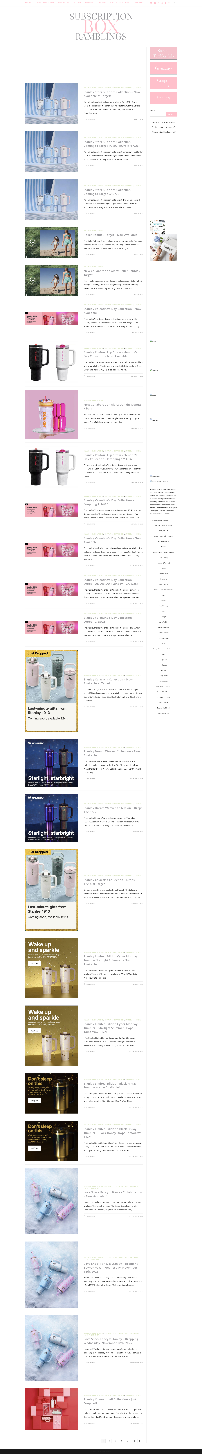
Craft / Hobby (163, 557)
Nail (163, 643)
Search (152, 110)
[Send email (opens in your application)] (169, 3)
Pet (163, 654)
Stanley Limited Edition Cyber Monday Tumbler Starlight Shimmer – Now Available (111, 960)
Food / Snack (163, 574)
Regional (164, 660)
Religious (164, 665)
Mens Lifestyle (164, 633)
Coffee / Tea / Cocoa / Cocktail (163, 552)
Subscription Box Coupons (164, 132)
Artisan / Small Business (163, 525)
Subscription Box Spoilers (163, 127)
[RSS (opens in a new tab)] (165, 3)
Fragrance (163, 579)
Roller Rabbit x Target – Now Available (110, 235)
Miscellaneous (163, 638)
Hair (163, 595)
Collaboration (111, 1186)
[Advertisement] (84, 63)
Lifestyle (163, 617)
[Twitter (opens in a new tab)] (151, 3)
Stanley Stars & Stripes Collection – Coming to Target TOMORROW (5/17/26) (112, 144)
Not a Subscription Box (114, 88)
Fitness (163, 568)
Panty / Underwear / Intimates (163, 649)
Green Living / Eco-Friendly (163, 590)
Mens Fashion (163, 622)
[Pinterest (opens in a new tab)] (158, 3)
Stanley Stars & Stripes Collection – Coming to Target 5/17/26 (108, 192)
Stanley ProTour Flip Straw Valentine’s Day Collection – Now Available (110, 354)
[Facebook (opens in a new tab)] (155, 3)
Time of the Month (163, 708)
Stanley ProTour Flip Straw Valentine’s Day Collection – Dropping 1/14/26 (110, 457)
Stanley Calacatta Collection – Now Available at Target (108, 681)
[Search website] (174, 3)
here (168, 514)
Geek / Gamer (163, 584)
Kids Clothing (163, 606)
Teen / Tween (163, 702)
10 (133, 1441)
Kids (163, 611)
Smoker (163, 670)
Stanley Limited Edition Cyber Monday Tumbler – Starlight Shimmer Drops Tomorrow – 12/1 (111, 1028)
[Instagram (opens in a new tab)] (162, 3)
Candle (163, 547)
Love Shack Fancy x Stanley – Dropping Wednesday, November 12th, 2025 (111, 1341)
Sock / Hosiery (164, 681)
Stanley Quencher (133, 88)
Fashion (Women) (163, 563)
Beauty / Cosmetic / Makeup (163, 536)
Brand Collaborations (93, 88)
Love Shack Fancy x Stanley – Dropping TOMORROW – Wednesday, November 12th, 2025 (111, 1267)
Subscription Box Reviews (163, 122)
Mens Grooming (163, 627)
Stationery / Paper (163, 697)
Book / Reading (163, 541)
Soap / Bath (164, 676)
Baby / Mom (163, 531)
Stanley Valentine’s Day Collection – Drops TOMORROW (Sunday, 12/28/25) (111, 582)
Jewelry (163, 600)
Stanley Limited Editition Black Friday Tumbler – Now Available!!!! (110, 1085)
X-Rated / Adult (163, 713)
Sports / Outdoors (163, 692)
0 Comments (90, 119)
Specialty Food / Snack (163, 686)
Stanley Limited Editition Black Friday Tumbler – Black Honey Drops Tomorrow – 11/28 (113, 1133)
